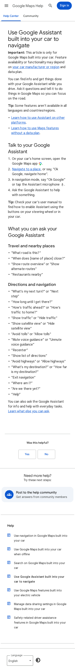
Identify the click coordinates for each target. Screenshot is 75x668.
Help (10, 526)
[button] (6, 5)
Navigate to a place (26, 169)
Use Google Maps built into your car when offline (37, 552)
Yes (27, 454)
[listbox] (20, 660)
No (46, 454)
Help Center (11, 16)
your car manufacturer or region (35, 67)
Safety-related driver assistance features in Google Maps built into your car (40, 622)
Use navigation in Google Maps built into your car (40, 538)
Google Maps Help (27, 6)
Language (16, 655)
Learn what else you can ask (28, 411)
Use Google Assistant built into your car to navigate (39, 579)
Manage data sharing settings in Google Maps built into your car (40, 606)
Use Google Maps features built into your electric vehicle (38, 593)
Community (31, 16)
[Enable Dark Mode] (38, 660)
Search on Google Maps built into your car (39, 565)
